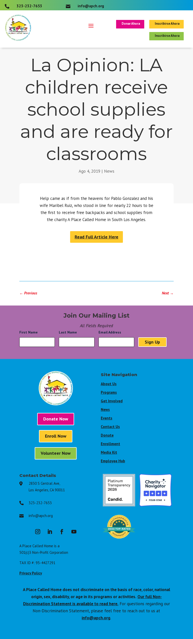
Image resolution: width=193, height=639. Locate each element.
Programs (109, 392)
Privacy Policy (30, 573)
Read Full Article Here (96, 237)
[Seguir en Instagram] (38, 532)
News (109, 171)
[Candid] (119, 505)
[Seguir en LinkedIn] (50, 532)
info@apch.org (41, 515)
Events (106, 418)
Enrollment (110, 443)
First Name (29, 332)
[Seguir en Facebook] (62, 532)
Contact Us (110, 426)
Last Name (69, 332)
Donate (107, 435)
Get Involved (112, 401)
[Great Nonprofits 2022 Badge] (119, 541)
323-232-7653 (40, 502)
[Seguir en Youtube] (74, 532)
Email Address (111, 332)
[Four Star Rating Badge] (155, 505)
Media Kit (109, 452)
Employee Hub (113, 461)
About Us (109, 383)
